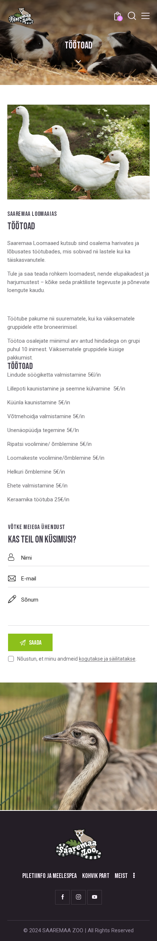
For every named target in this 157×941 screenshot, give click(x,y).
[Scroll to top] (145, 929)
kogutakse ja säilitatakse (107, 659)
